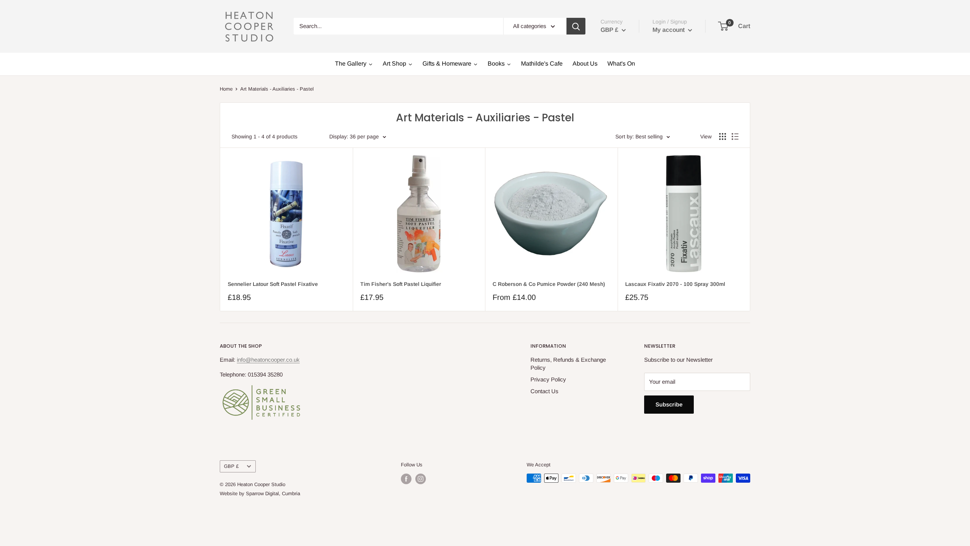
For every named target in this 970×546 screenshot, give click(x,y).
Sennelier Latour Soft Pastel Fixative (273, 284)
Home (226, 89)
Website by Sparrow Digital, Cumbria (260, 493)
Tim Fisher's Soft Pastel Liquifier (400, 284)
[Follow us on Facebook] (406, 479)
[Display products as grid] (722, 136)
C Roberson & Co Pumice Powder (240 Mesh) (549, 284)
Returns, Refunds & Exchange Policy (568, 363)
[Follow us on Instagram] (420, 479)
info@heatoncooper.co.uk (268, 359)
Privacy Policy (548, 379)
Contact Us (544, 391)
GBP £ (231, 466)
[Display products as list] (735, 136)
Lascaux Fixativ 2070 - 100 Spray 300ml (675, 284)
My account (669, 30)
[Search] (575, 26)
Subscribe (669, 404)
